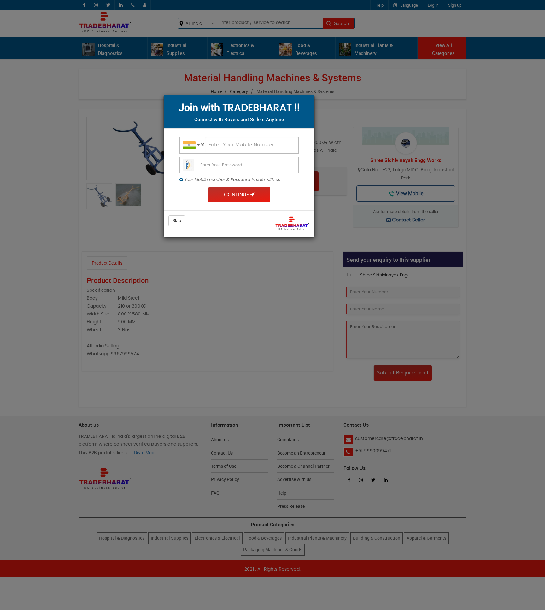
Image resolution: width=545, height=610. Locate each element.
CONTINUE (237, 194)
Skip (177, 221)
